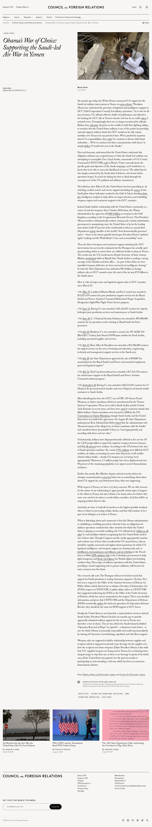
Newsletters (119, 781)
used (123, 409)
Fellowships (119, 778)
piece (143, 118)
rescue (137, 190)
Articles (6, 23)
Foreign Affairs (21, 7)
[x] (147, 820)
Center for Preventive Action (132, 675)
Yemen (127, 694)
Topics (16, 17)
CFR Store (119, 783)
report (92, 231)
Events (49, 17)
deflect (87, 146)
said (106, 163)
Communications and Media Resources (130, 786)
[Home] (76, 7)
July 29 (86, 358)
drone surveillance (106, 559)
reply (109, 139)
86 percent (91, 446)
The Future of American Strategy (68, 17)
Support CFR (8, 7)
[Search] (140, 7)
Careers (81, 781)
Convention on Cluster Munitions (94, 416)
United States (9, 33)
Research (27, 17)
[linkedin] (128, 820)
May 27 (86, 292)
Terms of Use (120, 788)
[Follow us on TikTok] (142, 820)
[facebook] (123, 820)
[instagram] (138, 820)
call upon (94, 125)
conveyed (106, 477)
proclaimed (91, 258)
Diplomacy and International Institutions (106, 694)
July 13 (86, 345)
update (100, 603)
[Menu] (146, 7)
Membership (120, 775)
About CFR (82, 775)
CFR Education (83, 783)
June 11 (86, 309)
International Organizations (88, 697)
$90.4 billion (114, 214)
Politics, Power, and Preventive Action (99, 675)
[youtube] (133, 820)
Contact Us (82, 786)
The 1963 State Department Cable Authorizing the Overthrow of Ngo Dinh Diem (123, 744)
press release (126, 104)
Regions (6, 17)
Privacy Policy (83, 788)
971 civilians (123, 450)
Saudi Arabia (106, 697)
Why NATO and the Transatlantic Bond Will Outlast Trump (68, 744)
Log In (134, 7)
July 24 (86, 332)
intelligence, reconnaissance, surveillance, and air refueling (105, 552)
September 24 (89, 385)
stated (118, 423)
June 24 (86, 319)
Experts (39, 17)
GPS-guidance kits (100, 555)
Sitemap (81, 791)
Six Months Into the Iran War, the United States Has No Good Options (19, 744)
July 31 (86, 372)
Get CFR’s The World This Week (19, 800)
